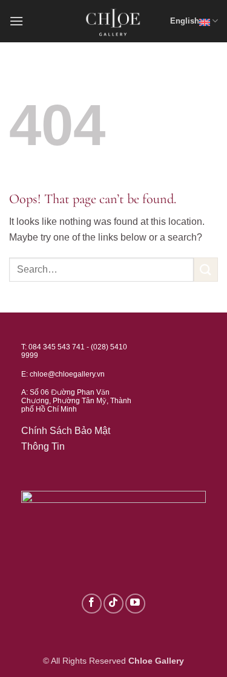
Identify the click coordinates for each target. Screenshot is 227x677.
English (184, 20)
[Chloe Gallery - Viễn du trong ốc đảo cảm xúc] (114, 21)
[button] (16, 21)
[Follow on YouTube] (135, 604)
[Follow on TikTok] (113, 604)
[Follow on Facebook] (92, 604)
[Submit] (206, 269)
